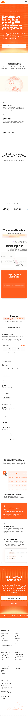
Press (16, 638)
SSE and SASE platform (5, 679)
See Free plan (6, 372)
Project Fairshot (5, 655)
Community (18, 666)
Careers (17, 634)
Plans (2, 633)
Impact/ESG (4, 656)
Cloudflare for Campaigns (4, 652)
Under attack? (4, 641)
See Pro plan (6, 395)
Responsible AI (19, 653)
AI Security (4, 683)
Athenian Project (5, 650)
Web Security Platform (7, 690)
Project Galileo (5, 648)
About (16, 633)
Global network (19, 641)
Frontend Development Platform (7, 685)
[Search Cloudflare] (22, 2)
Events (3, 671)
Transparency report (20, 655)
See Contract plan (8, 436)
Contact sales (4, 634)
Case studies (4, 666)
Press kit (17, 639)
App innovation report (6, 662)
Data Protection (19, 652)
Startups (3, 639)
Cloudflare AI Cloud (6, 681)
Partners (3, 636)
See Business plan (7, 414)
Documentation (19, 662)
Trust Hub (17, 650)
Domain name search (6, 643)
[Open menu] (25, 2)
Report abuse (18, 657)
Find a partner (4, 638)
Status (3, 668)
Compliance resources (20, 648)
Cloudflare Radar (5, 664)
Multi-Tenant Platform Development (6, 688)
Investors (17, 636)
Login (18, 2)
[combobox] (14, 325)
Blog (2, 673)
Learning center (19, 664)
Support (3, 669)
